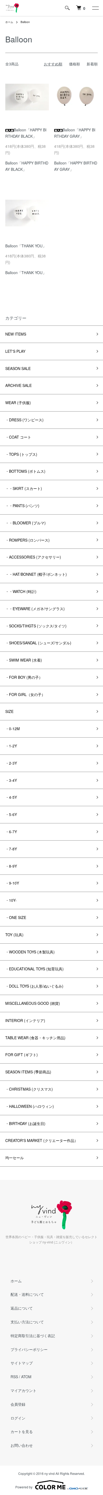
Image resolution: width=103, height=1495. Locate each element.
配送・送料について (27, 1294)
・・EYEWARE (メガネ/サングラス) (35, 608)
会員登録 (18, 1404)
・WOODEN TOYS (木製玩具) (30, 951)
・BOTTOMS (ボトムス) (25, 471)
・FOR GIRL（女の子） (25, 694)
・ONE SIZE (15, 917)
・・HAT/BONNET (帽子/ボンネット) (36, 574)
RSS (14, 1376)
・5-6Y (11, 814)
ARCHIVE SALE (18, 385)
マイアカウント (23, 1390)
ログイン (18, 1418)
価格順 (74, 63)
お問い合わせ (22, 1445)
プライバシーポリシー (29, 1349)
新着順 (92, 63)
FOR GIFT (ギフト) (21, 1054)
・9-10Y (12, 883)
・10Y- (11, 900)
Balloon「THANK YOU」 (25, 245)
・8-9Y (11, 866)
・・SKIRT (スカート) (23, 488)
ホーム (9, 22)
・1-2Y (11, 745)
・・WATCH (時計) (20, 591)
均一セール (14, 1157)
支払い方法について (27, 1321)
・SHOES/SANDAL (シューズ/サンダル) (38, 642)
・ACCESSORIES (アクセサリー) (33, 557)
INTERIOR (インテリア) (25, 1020)
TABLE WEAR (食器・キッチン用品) (35, 1037)
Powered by (23, 1487)
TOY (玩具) (14, 934)
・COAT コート (18, 437)
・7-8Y (11, 848)
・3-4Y (11, 780)
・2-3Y (11, 763)
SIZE (9, 711)
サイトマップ (22, 1362)
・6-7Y (11, 831)
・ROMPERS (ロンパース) (27, 540)
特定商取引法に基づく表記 (33, 1335)
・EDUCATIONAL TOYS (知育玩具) (34, 968)
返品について (22, 1308)
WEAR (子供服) (18, 402)
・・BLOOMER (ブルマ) (25, 522)
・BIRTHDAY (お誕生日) (25, 1123)
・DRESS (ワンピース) (24, 419)
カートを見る (22, 1431)
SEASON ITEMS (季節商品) (28, 1071)
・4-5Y (11, 797)
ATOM (26, 1376)
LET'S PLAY (15, 351)
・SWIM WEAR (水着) (23, 660)
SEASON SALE (18, 368)
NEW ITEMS (15, 334)
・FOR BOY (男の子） (24, 677)
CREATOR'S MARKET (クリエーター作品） (41, 1140)
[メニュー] (95, 8)
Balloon (25, 22)
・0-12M (12, 728)
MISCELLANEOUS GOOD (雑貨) (32, 1003)
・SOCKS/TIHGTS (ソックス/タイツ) (36, 625)
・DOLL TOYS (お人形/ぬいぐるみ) (34, 986)
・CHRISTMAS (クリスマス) (29, 1089)
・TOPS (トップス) (21, 454)
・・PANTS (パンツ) (22, 505)
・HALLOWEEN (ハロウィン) (29, 1106)
